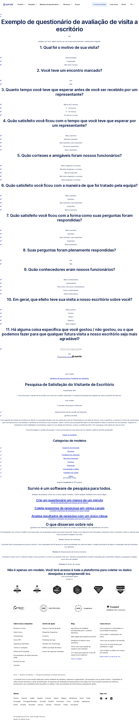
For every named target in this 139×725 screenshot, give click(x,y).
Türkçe (65, 705)
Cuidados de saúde (70, 473)
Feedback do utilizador (80, 378)
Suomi (69, 701)
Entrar (124, 4)
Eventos (71, 462)
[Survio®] (8, 4)
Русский (43, 701)
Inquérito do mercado (70, 448)
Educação (71, 466)
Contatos (45, 636)
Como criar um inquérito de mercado (112, 640)
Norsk (82, 698)
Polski (88, 698)
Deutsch (24, 698)
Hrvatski (23, 705)
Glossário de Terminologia (51, 644)
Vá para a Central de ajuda (51, 628)
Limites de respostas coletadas (53, 651)
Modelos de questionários (60, 378)
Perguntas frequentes (49, 632)
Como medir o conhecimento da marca (111, 635)
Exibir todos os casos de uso (110, 656)
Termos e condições (20, 647)
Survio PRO (17, 640)
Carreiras (17, 665)
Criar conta (114, 4)
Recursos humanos (70, 458)
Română (51, 701)
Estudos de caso (19, 661)
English (32, 698)
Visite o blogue (76, 659)
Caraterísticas (18, 636)
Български (74, 705)
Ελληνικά (57, 705)
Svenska (76, 701)
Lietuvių (40, 705)
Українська (86, 701)
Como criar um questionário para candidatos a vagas (111, 645)
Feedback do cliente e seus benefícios (80, 642)
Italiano (56, 698)
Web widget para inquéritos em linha (83, 636)
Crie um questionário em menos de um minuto (69, 500)
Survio (15, 675)
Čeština (16, 698)
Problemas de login (48, 640)
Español (40, 698)
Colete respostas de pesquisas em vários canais (69, 508)
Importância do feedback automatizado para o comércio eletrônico (81, 630)
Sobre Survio (18, 632)
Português (17, 701)
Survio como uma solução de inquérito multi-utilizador (81, 648)
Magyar (63, 698)
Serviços (70, 451)
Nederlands (73, 698)
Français (48, 698)
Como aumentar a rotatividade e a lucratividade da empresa (111, 629)
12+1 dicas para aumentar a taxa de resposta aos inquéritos (83, 654)
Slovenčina (60, 701)
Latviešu (48, 705)
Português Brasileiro (30, 701)
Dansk (16, 705)
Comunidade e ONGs (71, 469)
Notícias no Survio (20, 628)
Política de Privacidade (21, 651)
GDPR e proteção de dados (51, 647)
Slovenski (32, 705)
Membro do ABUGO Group (22, 719)
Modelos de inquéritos (27, 675)
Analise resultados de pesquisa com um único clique (69, 516)
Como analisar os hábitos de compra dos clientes (112, 652)
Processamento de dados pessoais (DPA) (26, 656)
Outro (71, 476)
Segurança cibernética (21, 644)
